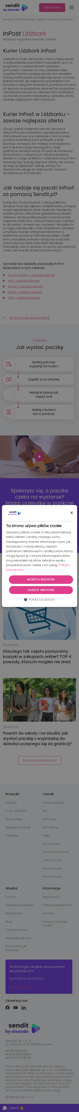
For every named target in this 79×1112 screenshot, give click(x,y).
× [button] (71, 512)
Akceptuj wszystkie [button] (41, 580)
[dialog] (39, 556)
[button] (39, 599)
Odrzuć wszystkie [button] (41, 590)
